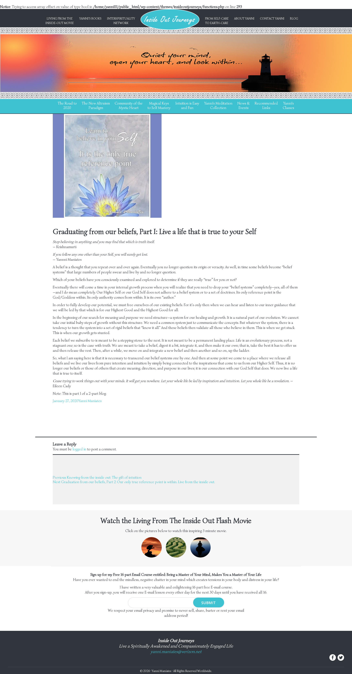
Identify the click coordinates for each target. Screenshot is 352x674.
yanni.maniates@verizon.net (176, 651)
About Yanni (244, 18)
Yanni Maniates (90, 401)
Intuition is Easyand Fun (187, 105)
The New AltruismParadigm (96, 105)
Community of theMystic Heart (129, 105)
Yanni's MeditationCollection (218, 105)
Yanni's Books (90, 18)
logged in (79, 449)
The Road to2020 (67, 105)
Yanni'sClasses (288, 105)
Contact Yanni (272, 18)
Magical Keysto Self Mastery (158, 105)
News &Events (243, 105)
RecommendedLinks (266, 105)
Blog (294, 18)
